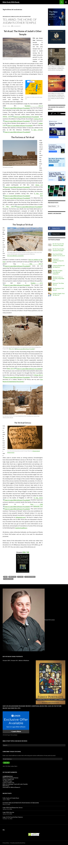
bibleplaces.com (20, 517)
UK (28, 552)
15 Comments (16, 26)
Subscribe (6, 762)
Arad (5, 576)
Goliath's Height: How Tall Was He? (59, 294)
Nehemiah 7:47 (38, 506)
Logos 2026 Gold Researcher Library (13, 807)
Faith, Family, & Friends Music (11, 798)
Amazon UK (14, 660)
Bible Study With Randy (11, 2)
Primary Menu (66, 2)
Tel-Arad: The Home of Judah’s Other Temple (20, 21)
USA (24, 552)
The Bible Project (7, 781)
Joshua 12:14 (7, 116)
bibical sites (12, 576)
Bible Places (6, 785)
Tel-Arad (20, 576)
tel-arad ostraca (30, 576)
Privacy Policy (6, 843)
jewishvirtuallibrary (21, 528)
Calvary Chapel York (8, 779)
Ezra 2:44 (36, 504)
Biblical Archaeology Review (10, 778)
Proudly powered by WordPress (17, 843)
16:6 (41, 195)
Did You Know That (25, 16)
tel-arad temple (8, 578)
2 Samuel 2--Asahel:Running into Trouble (58, 260)
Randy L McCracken (54, 213)
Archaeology (7, 16)
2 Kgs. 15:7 (38, 193)
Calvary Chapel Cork (8, 782)
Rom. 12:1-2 (12, 348)
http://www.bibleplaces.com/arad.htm (15, 255)
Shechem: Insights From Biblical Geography (57, 272)
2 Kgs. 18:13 (9, 206)
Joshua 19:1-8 (38, 119)
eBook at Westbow (24, 660)
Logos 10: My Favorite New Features (13, 817)
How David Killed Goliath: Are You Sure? (59, 254)
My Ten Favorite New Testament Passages (58, 249)
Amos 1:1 (39, 185)
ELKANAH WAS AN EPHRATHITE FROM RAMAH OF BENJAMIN (21, 803)
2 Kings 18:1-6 (38, 375)
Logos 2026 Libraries (8, 812)
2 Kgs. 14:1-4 (32, 264)
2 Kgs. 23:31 (38, 498)
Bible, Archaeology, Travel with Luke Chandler (15, 784)
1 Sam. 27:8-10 (37, 130)
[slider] (62, 113)
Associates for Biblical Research (11, 787)
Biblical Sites (15, 16)
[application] (56, 113)
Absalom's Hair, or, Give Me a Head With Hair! (58, 278)
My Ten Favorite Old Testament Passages (58, 244)
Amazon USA (6, 660)
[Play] (50, 113)
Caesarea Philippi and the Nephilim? (59, 266)
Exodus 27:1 (37, 283)
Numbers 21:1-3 (34, 106)
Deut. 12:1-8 (11, 368)
